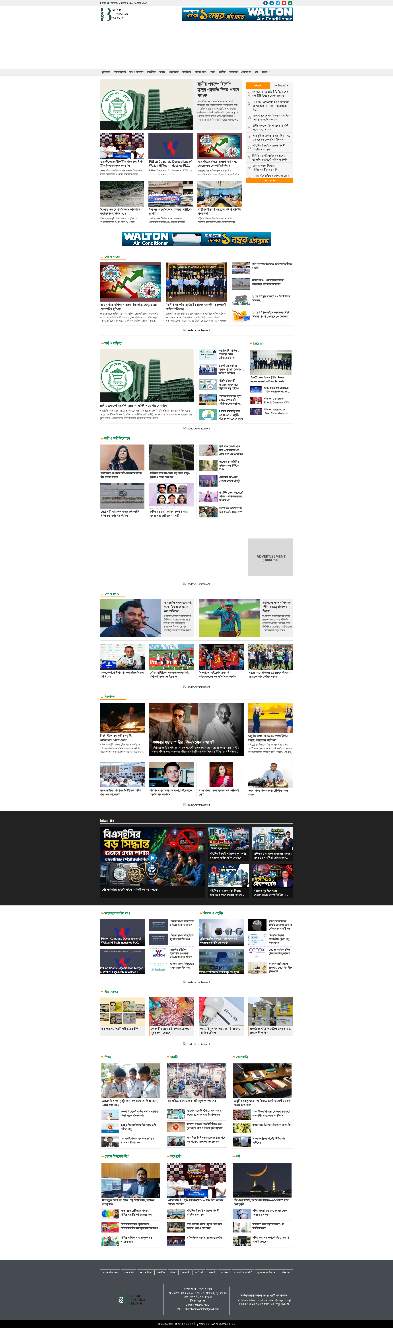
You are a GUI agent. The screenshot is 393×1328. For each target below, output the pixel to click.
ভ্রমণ (213, 72)
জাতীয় (222, 72)
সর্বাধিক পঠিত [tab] (281, 85)
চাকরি (162, 72)
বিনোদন (234, 72)
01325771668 (202, 1305)
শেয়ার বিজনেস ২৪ (176, 1324)
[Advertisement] (196, 45)
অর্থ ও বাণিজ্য (136, 72)
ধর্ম (256, 72)
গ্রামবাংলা (246, 72)
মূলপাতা (106, 72)
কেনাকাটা (173, 72)
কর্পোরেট (186, 72)
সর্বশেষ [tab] (257, 85)
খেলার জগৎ (201, 72)
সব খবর (269, 180)
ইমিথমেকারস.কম (227, 1324)
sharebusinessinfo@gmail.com (202, 1309)
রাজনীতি (151, 72)
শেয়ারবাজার (120, 72)
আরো (265, 72)
